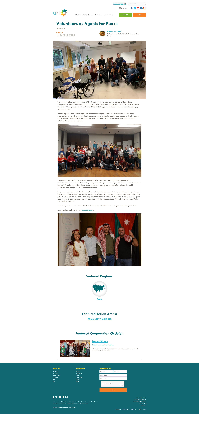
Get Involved (108, 15)
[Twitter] (56, 397)
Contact (144, 409)
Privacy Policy (126, 409)
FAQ (140, 409)
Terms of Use (133, 409)
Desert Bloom (100, 341)
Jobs (54, 381)
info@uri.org (143, 405)
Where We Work (56, 375)
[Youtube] (60, 397)
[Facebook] (53, 398)
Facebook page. (88, 210)
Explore (98, 15)
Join (139, 14)
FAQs (54, 379)
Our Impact (55, 377)
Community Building (100, 319)
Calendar (124, 8)
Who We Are (55, 371)
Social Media (79, 377)
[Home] (60, 16)
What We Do (55, 373)
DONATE (125, 14)
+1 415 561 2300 (142, 403)
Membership (79, 373)
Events (78, 375)
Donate (77, 379)
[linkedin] (63, 398)
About (77, 15)
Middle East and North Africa (103, 345)
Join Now (78, 371)
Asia (99, 299)
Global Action (87, 15)
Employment (118, 409)
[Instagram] (66, 398)
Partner (77, 381)
